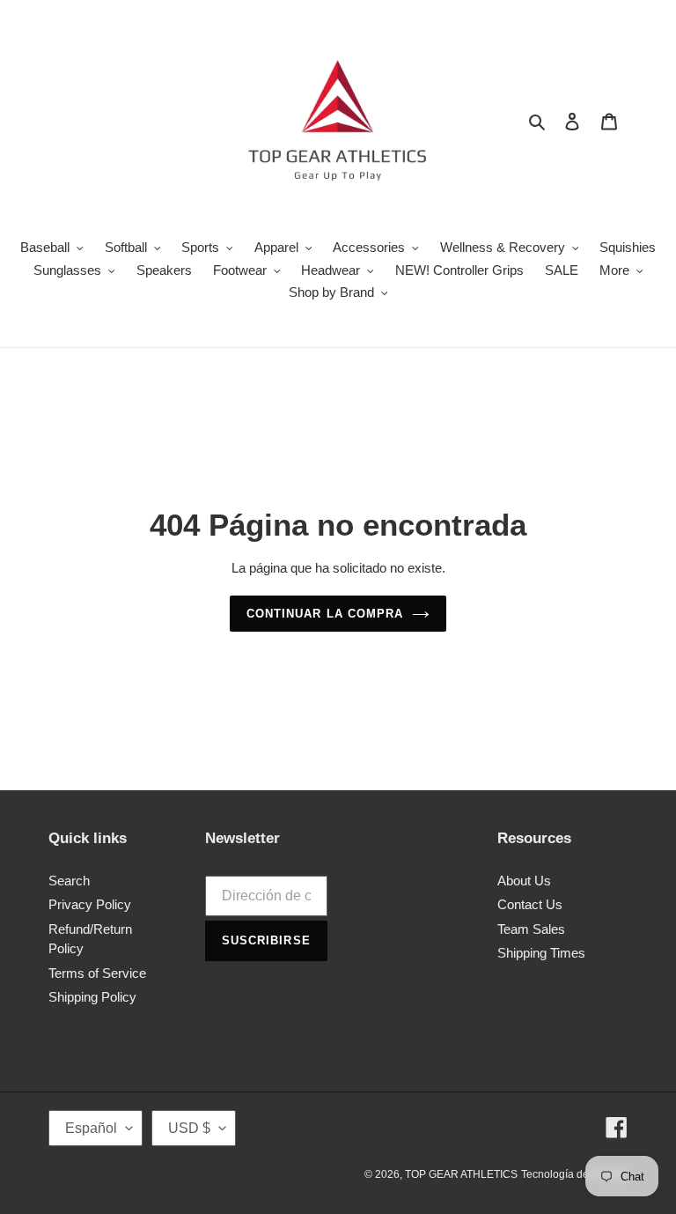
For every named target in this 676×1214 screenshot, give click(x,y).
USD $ (189, 1128)
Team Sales (531, 929)
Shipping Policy (92, 996)
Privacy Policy (89, 904)
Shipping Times (541, 952)
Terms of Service (97, 973)
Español (91, 1128)
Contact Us (529, 904)
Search (69, 880)
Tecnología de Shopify (574, 1174)
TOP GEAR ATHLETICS (461, 1174)
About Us (524, 880)
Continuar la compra (324, 613)
